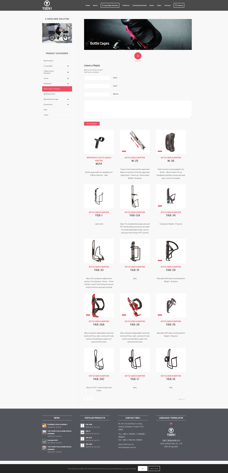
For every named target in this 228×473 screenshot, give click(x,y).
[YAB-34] (171, 196)
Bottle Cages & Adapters (135, 158)
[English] (171, 423)
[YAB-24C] (99, 360)
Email (115, 86)
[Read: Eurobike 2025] (44, 441)
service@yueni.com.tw (127, 447)
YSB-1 (99, 215)
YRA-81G (89, 438)
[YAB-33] (99, 251)
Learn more (154, 468)
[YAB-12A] (135, 196)
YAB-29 (171, 270)
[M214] (99, 142)
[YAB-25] (171, 305)
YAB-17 (135, 379)
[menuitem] (87, 5)
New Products (92, 158)
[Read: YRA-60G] (82, 445)
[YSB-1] (99, 196)
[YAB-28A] (99, 305)
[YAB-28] (135, 305)
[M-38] (171, 142)
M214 (99, 164)
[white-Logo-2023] (47, 5)
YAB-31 (135, 270)
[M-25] (135, 142)
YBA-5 (88, 431)
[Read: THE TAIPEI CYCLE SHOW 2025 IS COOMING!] (44, 448)
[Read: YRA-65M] (82, 425)
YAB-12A (135, 215)
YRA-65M (89, 424)
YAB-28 (135, 324)
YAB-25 (171, 324)
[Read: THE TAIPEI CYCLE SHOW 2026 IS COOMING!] (44, 432)
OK (143, 468)
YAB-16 (170, 379)
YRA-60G (89, 444)
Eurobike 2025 (53, 440)
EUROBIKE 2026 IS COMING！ (58, 424)
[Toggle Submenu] (68, 66)
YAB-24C (98, 379)
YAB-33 (99, 270)
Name (115, 78)
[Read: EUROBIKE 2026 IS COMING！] (44, 425)
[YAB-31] (135, 251)
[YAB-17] (135, 360)
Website (115, 94)
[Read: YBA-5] (82, 432)
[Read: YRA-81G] (82, 439)
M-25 (135, 161)
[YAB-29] (171, 251)
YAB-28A (99, 324)
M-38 (171, 161)
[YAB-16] (171, 360)
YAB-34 (171, 215)
